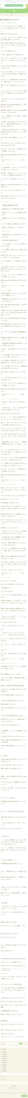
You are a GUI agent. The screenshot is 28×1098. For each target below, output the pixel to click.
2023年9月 (4, 1064)
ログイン (4, 1079)
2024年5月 (4, 1052)
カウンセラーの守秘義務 (6, 290)
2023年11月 (4, 1060)
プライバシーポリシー (14, 1088)
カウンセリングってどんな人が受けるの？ (9, 398)
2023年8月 (4, 1066)
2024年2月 (4, 1054)
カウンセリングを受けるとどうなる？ (9, 23)
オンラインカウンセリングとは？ (8, 164)
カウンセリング (17, 159)
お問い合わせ (14, 1085)
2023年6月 (4, 1070)
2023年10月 (4, 1062)
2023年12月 (4, 1058)
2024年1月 (4, 1056)
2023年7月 (4, 1068)
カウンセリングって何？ (6, 577)
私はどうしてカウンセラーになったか (9, 663)
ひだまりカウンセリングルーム (14, 5)
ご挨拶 (15, 1036)
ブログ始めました (4, 973)
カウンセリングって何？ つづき (8, 484)
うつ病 (15, 968)
